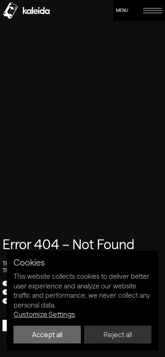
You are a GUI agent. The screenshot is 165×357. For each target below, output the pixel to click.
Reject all (118, 334)
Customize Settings (44, 314)
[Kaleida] (26, 11)
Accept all (47, 334)
